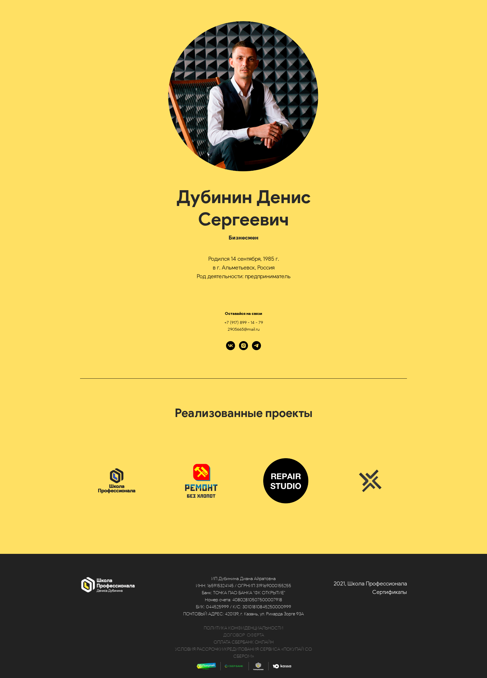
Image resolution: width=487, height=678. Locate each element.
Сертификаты (389, 592)
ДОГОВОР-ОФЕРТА (243, 635)
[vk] (230, 345)
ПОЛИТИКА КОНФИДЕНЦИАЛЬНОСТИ (243, 628)
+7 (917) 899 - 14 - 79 (243, 322)
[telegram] (256, 345)
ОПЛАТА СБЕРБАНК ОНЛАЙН (244, 642)
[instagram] (243, 345)
